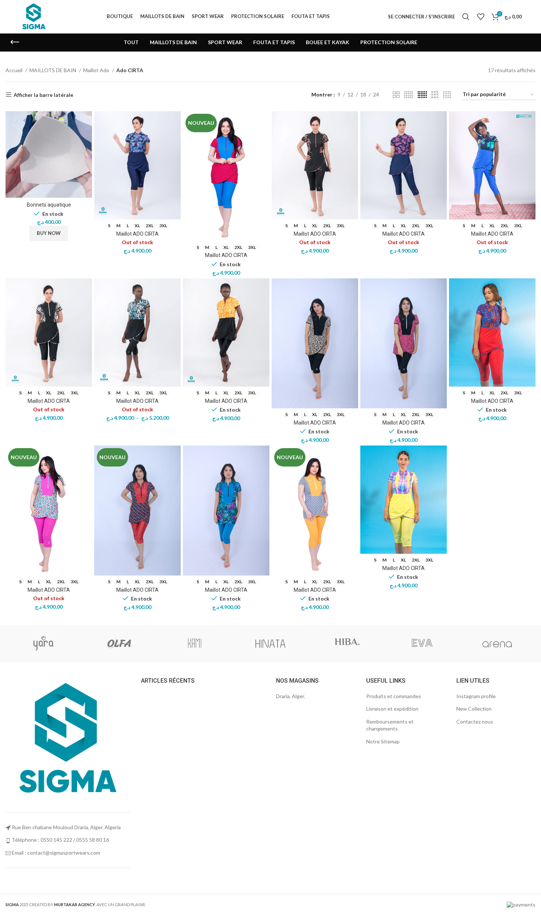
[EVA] (422, 643)
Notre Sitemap (383, 741)
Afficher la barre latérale (43, 95)
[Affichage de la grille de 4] (447, 94)
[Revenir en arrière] (15, 42)
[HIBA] (346, 643)
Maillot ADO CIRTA (137, 234)
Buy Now (49, 233)
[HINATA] (270, 643)
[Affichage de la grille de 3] (434, 94)
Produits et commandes (393, 696)
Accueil (15, 70)
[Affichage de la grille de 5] (408, 94)
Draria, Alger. (290, 696)
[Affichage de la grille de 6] (422, 94)
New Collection (474, 708)
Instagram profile (476, 696)
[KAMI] (195, 643)
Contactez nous (474, 721)
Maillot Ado (96, 70)
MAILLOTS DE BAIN (53, 70)
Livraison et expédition (392, 708)
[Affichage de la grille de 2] (396, 94)
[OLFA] (119, 643)
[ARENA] (497, 643)
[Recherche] (466, 16)
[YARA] (43, 643)
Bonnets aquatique (49, 205)
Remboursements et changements (390, 725)
